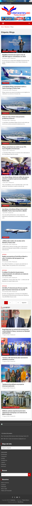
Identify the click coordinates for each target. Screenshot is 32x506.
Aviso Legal (4, 488)
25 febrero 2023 (6, 58)
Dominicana (4, 454)
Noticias (4, 270)
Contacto (3, 484)
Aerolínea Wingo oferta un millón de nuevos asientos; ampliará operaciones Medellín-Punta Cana (15, 178)
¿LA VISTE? (6, 307)
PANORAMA (4, 452)
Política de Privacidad (6, 490)
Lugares (3, 462)
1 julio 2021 (5, 212)
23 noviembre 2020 (6, 244)
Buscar (29, 474)
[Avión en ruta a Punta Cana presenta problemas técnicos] (16, 106)
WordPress (20, 502)
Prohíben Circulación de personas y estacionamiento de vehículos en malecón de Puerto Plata (15, 273)
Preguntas (3, 464)
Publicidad (3, 486)
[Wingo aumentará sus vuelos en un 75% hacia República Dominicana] (16, 136)
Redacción (13, 58)
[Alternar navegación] (3, 23)
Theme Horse (25, 500)
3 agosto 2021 (5, 150)
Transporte (6, 83)
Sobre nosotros (5, 482)
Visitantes (12, 500)
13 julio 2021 (5, 182)
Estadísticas (12, 51)
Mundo (4, 325)
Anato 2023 (5, 51)
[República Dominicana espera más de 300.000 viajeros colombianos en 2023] (16, 44)
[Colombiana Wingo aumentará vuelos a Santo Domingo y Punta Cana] (16, 76)
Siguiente (24, 302)
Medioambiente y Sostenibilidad (11, 407)
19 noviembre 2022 (6, 90)
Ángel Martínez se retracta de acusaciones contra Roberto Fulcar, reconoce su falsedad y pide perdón (16, 331)
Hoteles (4, 254)
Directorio (3, 466)
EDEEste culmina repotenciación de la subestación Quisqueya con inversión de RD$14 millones (14, 412)
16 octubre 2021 (6, 120)
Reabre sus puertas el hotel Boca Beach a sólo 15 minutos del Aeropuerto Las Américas (14, 258)
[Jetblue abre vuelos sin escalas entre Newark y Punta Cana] (16, 230)
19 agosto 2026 (6, 334)
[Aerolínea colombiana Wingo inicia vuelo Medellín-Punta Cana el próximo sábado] (16, 198)
